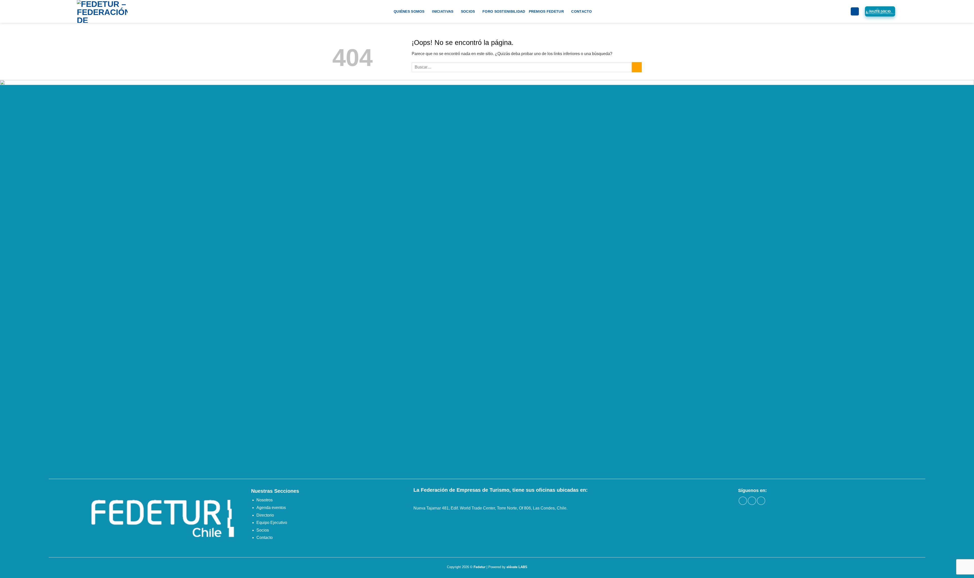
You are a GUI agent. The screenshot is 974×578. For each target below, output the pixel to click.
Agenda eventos (271, 507)
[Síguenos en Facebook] (743, 501)
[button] (855, 11)
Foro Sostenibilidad (503, 11)
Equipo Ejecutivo (271, 522)
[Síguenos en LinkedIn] (761, 501)
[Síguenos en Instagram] (752, 501)
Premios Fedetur (546, 11)
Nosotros (264, 500)
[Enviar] (637, 67)
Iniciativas (442, 11)
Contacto (581, 11)
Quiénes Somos (409, 11)
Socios (468, 11)
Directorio (265, 515)
